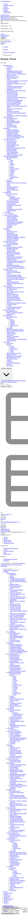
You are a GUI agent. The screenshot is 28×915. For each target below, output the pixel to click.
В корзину (3, 519)
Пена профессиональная (13, 121)
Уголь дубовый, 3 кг (6, 514)
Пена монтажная (11, 631)
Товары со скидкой (9, 543)
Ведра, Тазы (10, 290)
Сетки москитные (11, 304)
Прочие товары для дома (13, 298)
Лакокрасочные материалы (14, 672)
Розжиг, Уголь (10, 314)
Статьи (5, 6)
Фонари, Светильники (13, 336)
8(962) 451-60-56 (5, 19)
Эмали (8, 185)
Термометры (10, 89)
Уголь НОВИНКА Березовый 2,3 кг (10, 522)
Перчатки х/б (10, 233)
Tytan (11, 174)
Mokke (11, 178)
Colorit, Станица (14, 168)
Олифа (8, 191)
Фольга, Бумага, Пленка (13, 104)
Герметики (10, 643)
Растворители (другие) (13, 201)
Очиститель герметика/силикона (15, 136)
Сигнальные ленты (12, 224)
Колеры (9, 180)
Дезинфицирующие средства (14, 71)
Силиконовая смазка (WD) (14, 205)
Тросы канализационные (13, 363)
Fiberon (9, 230)
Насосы (9, 364)
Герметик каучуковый (12, 133)
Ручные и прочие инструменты (15, 266)
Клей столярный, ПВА (13, 145)
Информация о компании (10, 559)
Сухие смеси (10, 213)
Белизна (9, 69)
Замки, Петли (10, 293)
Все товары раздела (12, 92)
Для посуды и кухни (12, 93)
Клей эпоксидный (11, 150)
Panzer (11, 163)
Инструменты (10, 763)
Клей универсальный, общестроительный (13, 152)
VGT (11, 166)
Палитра (12, 170)
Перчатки (9, 745)
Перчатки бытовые (12, 78)
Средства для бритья (12, 82)
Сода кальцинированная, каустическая (17, 80)
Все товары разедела (12, 242)
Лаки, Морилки (11, 188)
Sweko (11, 319)
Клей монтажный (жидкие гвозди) (16, 147)
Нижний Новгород (15, 198)
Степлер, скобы (11, 251)
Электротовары (11, 838)
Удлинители (10, 335)
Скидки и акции (8, 893)
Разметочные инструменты (14, 258)
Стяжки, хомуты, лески (13, 308)
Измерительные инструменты (15, 256)
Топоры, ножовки (11, 259)
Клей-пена (9, 124)
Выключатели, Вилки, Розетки (15, 329)
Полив (8, 273)
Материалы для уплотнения (14, 356)
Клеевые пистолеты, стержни (15, 154)
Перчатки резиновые (12, 235)
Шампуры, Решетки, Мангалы (15, 312)
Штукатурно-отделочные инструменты (13, 254)
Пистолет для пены (12, 126)
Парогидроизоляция (12, 244)
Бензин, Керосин (11, 203)
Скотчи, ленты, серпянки (13, 731)
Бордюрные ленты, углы (13, 357)
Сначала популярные (6, 380)
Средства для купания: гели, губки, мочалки (17, 594)
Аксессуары (10, 343)
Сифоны (9, 360)
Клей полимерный (12, 149)
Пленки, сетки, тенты (12, 759)
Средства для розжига (13, 202)
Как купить (7, 897)
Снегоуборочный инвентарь (14, 276)
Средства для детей (12, 96)
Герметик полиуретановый (14, 135)
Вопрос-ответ (7, 554)
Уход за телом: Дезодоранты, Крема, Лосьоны (17, 627)
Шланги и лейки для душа (14, 353)
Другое (9, 301)
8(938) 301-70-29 (5, 17)
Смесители (10, 361)
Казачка (12, 167)
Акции (5, 9)
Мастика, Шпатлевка (12, 189)
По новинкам (13, 382)
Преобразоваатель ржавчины (14, 209)
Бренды (6, 4)
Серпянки (9, 227)
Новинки (6, 11)
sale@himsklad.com (5, 1)
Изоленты (9, 226)
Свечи (8, 79)
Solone (11, 350)
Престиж (12, 171)
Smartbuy (12, 321)
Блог (5, 552)
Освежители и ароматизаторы (15, 100)
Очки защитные (11, 249)
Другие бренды (14, 177)
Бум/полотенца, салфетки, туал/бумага (17, 115)
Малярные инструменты (13, 252)
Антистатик (10, 66)
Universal (12, 322)
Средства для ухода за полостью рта (16, 73)
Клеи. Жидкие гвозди (12, 654)
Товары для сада (11, 789)
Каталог (3, 38)
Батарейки (9, 328)
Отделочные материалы (13, 297)
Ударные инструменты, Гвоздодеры (16, 261)
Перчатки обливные (12, 234)
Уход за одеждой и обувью (14, 103)
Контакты (6, 8)
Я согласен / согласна (25, 910)
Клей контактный (11, 143)
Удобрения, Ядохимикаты (14, 272)
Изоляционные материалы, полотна (16, 302)
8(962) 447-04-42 (5, 16)
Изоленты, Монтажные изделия (15, 330)
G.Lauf (12, 346)
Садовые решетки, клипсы (14, 275)
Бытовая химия (11, 573)
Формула (12, 175)
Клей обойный (11, 146)
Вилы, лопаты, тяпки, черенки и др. (16, 277)
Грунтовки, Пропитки (13, 187)
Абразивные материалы (13, 265)
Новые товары (7, 540)
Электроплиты (11, 337)
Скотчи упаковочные (12, 219)
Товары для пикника (12, 833)
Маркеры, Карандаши (12, 294)
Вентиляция (10, 365)
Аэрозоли (9, 181)
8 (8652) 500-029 (5, 15)
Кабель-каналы (11, 332)
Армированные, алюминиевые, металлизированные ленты (15, 222)
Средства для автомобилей (14, 101)
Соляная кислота (11, 210)
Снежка (12, 173)
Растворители (10, 708)
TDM (11, 326)
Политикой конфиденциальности (11, 913)
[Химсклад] (4, 36)
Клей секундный (11, 142)
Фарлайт (12, 323)
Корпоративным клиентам (11, 548)
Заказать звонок (5, 35)
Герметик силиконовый (13, 131)
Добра (11, 160)
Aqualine (12, 347)
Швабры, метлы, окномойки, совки (16, 90)
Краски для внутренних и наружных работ (17, 699)
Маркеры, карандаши (12, 248)
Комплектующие (11, 354)
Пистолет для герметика (13, 138)
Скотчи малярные (11, 217)
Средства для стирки (12, 94)
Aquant (12, 351)
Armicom (12, 164)
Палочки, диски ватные (13, 111)
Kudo (11, 161)
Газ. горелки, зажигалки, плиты (15, 291)
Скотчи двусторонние (12, 216)
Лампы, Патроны (11, 333)
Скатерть (9, 305)
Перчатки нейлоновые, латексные (16, 237)
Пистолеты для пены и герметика (16, 268)
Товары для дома (11, 807)
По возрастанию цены (18, 380)
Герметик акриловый (12, 129)
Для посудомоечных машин (14, 72)
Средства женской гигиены (14, 87)
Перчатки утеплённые (13, 238)
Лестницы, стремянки (13, 296)
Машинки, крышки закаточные (15, 287)
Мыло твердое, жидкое (13, 76)
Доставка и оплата (9, 5)
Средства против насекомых (14, 307)
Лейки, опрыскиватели (13, 282)
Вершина (12, 196)
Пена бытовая (10, 120)
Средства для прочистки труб (15, 86)
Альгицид (9, 206)
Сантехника (10, 866)
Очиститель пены (11, 125)
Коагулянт (9, 208)
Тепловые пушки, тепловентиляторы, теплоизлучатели (15, 864)
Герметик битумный (12, 132)
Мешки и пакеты (11, 75)
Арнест (9, 68)
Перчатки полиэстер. (12, 240)
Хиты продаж (7, 12)
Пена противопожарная (13, 122)
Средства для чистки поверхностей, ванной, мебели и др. (16, 98)
